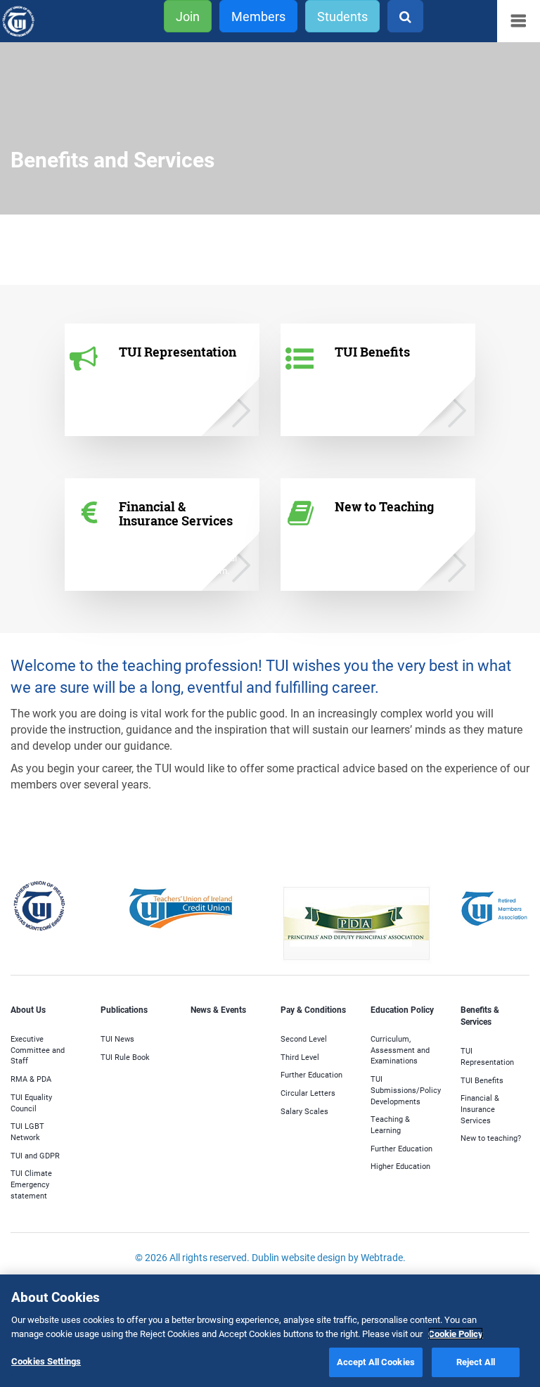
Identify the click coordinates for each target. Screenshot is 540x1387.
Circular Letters (308, 1092)
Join (188, 16)
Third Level (300, 1057)
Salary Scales (304, 1111)
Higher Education (400, 1166)
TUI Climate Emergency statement (31, 1184)
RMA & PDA (31, 1078)
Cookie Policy (455, 1333)
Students (342, 16)
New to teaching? (491, 1137)
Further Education (311, 1074)
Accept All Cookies (376, 1361)
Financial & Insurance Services (480, 1108)
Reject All (475, 1361)
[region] (270, 1330)
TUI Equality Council (31, 1102)
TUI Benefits (482, 1080)
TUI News (117, 1038)
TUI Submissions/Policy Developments (406, 1089)
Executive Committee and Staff (38, 1049)
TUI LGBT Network (27, 1131)
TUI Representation (487, 1056)
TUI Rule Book (125, 1057)
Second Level (304, 1038)
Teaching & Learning (390, 1124)
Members (258, 16)
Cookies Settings (46, 1361)
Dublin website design (299, 1257)
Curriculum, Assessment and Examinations (400, 1049)
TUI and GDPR (35, 1155)
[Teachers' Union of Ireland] (36, 22)
